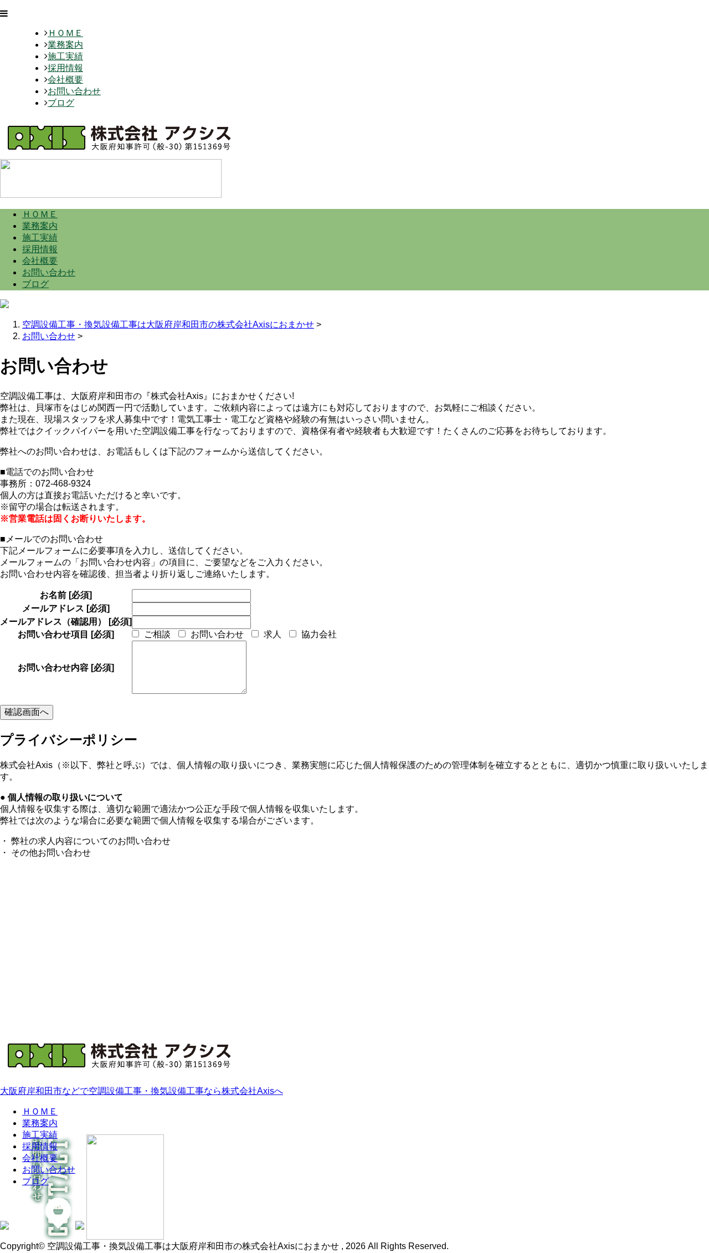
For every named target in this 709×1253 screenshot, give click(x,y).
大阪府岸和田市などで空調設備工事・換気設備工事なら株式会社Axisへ (141, 1091)
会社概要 (65, 79)
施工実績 (65, 56)
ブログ (61, 103)
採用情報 (65, 68)
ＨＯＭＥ (65, 33)
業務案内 (65, 44)
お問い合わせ (74, 91)
